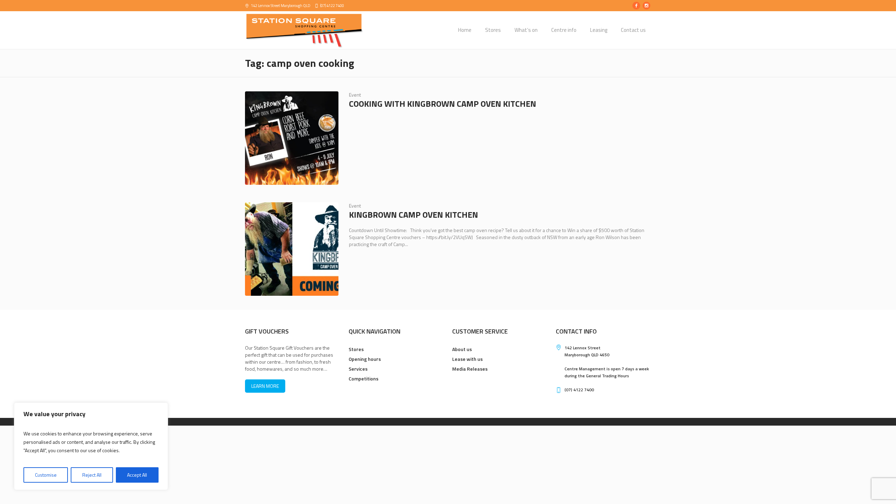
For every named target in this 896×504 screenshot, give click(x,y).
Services (358, 368)
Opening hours (365, 359)
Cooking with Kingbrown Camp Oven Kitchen (442, 103)
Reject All (92, 474)
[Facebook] (636, 5)
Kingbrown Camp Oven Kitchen (413, 214)
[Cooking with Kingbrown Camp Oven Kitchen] (291, 138)
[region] (91, 446)
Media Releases (470, 368)
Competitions (363, 378)
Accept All (137, 474)
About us (462, 349)
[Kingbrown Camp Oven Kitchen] (291, 249)
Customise (46, 474)
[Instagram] (646, 5)
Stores (356, 349)
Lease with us (467, 359)
